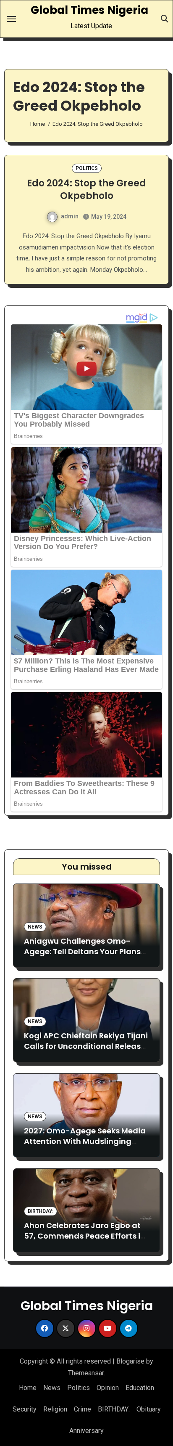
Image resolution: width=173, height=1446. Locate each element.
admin (70, 216)
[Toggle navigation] (11, 19)
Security (25, 1409)
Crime (82, 1409)
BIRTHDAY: (40, 1211)
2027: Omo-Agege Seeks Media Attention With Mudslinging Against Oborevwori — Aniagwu (85, 1141)
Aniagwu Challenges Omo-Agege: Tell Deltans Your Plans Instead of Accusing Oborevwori (86, 951)
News (35, 927)
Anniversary (86, 1431)
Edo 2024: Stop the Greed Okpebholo (86, 190)
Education (140, 1388)
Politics (87, 168)
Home (28, 1388)
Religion (55, 1409)
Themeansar (86, 1373)
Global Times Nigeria (89, 10)
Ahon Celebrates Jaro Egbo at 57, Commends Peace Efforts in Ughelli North (84, 1236)
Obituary (148, 1409)
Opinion (108, 1388)
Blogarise (130, 1361)
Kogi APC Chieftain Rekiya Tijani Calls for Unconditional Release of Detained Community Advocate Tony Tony (86, 1051)
